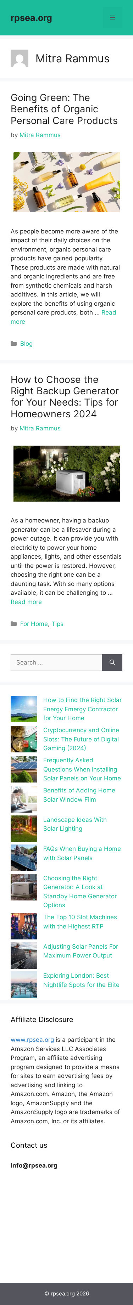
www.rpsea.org (32, 1039)
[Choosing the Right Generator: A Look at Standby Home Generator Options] (24, 888)
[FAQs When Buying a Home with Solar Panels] (24, 859)
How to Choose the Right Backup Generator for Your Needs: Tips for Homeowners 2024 (65, 397)
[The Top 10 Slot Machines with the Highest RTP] (24, 927)
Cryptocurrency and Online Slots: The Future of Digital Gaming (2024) (81, 739)
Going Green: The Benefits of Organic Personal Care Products (64, 109)
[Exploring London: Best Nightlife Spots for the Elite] (24, 986)
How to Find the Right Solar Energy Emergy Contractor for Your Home (82, 709)
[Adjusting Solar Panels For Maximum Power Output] (24, 957)
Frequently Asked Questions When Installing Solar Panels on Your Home (82, 769)
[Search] (112, 662)
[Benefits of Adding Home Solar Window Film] (24, 800)
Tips (57, 623)
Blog (26, 343)
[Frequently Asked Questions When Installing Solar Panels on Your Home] (24, 770)
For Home (34, 623)
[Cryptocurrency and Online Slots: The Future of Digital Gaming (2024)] (24, 740)
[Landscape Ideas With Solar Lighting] (24, 830)
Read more (26, 601)
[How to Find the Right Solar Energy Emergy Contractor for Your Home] (24, 710)
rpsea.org (31, 17)
